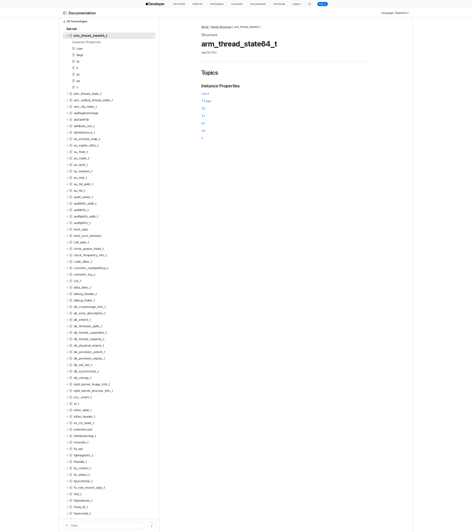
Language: (387, 12)
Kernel (205, 26)
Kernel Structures (221, 26)
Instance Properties (220, 86)
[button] (310, 4)
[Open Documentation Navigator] (64, 13)
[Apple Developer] (155, 4)
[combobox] (105, 526)
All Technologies (77, 21)
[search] (103, 525)
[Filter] (105, 525)
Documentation (82, 13)
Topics (209, 72)
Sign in (322, 4)
